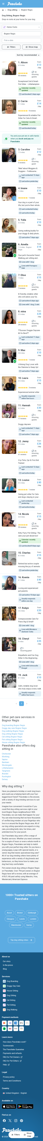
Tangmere (6, 771)
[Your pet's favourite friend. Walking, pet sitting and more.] (21, 256)
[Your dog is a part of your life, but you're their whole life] (21, 200)
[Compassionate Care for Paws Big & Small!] (21, 619)
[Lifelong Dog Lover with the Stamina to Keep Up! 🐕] (21, 360)
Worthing (5, 756)
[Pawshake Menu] (3, 4)
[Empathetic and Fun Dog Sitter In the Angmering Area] (21, 653)
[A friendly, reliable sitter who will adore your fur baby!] (21, 290)
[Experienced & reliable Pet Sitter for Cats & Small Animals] (21, 115)
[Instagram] (15, 1120)
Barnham (5, 762)
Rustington (6, 776)
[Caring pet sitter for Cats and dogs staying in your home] (21, 493)
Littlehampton (7, 768)
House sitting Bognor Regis (13, 742)
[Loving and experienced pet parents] (21, 589)
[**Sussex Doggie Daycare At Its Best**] (21, 327)
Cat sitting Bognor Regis (12, 737)
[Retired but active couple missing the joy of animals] (21, 561)
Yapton (5, 759)
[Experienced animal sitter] (21, 388)
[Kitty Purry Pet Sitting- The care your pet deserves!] (21, 529)
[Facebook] (4, 1120)
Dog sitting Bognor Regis (12, 734)
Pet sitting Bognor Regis (12, 739)
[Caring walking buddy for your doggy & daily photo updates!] (21, 228)
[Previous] (16, 703)
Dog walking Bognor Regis (13, 731)
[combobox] (21, 27)
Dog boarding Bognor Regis (13, 725)
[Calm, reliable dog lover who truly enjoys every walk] (21, 684)
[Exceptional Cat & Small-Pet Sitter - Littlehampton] (21, 78)
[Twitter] (10, 1120)
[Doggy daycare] (21, 420)
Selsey (5, 779)
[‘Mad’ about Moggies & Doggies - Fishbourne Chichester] (21, 165)
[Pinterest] (21, 1120)
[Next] (26, 703)
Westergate (7, 765)
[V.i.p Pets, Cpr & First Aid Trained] (21, 457)
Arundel (5, 774)
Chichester (6, 754)
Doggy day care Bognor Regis (14, 728)
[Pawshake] (14, 3)
